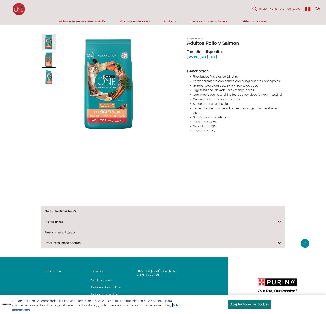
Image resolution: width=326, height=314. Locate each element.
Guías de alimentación (61, 211)
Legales (96, 271)
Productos (170, 21)
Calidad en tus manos (254, 21)
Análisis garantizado (60, 232)
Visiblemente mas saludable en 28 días (82, 21)
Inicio (263, 8)
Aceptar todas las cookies (249, 304)
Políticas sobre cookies (105, 287)
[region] (163, 304)
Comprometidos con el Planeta (208, 21)
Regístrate (277, 8)
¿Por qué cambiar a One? (135, 21)
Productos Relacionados (63, 243)
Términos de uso (101, 280)
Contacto (293, 8)
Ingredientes (54, 221)
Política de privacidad (104, 294)
